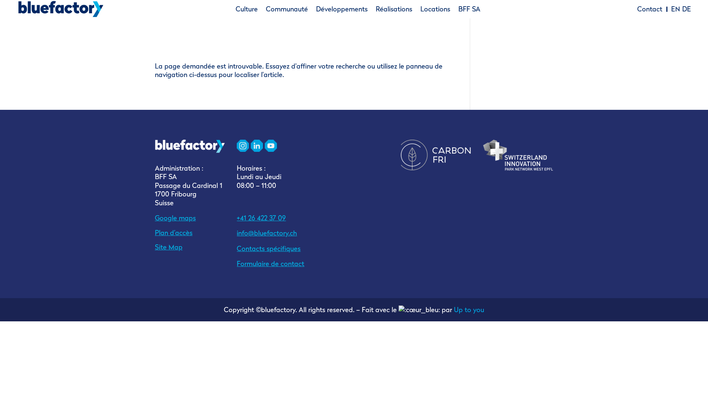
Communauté (287, 9)
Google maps (175, 218)
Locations (435, 9)
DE (686, 9)
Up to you (469, 310)
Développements (342, 9)
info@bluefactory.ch (267, 233)
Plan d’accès (173, 233)
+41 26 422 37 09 (261, 218)
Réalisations (394, 9)
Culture (247, 9)
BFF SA (469, 9)
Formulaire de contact (270, 264)
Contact (649, 9)
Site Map (169, 247)
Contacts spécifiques (269, 249)
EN (675, 9)
